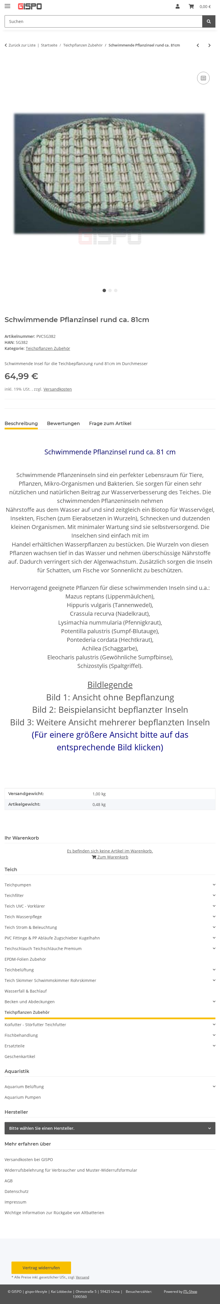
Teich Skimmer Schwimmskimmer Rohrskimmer (50, 980)
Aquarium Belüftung (24, 1086)
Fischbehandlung (21, 1035)
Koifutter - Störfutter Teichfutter (35, 1024)
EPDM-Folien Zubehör (25, 959)
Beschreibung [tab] (21, 423)
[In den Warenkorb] (9, 64)
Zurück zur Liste (22, 45)
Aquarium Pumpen (23, 1097)
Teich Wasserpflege (23, 916)
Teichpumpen (18, 885)
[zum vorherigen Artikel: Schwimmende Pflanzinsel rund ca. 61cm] (198, 45)
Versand (82, 1277)
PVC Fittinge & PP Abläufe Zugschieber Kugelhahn (52, 938)
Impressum (15, 1202)
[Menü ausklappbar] (7, 3)
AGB (9, 1180)
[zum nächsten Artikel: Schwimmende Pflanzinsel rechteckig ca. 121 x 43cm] (209, 45)
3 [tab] (115, 290)
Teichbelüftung (19, 969)
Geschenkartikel (20, 1056)
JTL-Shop (190, 1291)
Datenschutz (17, 1191)
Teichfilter (14, 895)
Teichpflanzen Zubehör (48, 348)
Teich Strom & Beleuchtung (31, 927)
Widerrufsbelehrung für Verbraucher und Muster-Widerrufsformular (71, 1170)
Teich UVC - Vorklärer (25, 906)
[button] (177, 6)
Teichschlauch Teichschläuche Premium (43, 948)
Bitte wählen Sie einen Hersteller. (41, 1128)
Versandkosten (58, 389)
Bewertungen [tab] (63, 423)
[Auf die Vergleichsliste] (203, 78)
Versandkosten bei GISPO (29, 1159)
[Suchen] (208, 21)
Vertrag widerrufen (41, 1267)
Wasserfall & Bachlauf (26, 991)
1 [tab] (104, 290)
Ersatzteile (15, 1046)
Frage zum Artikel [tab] (110, 423)
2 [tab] (110, 290)
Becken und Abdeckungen (30, 1001)
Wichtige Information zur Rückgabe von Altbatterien (54, 1212)
